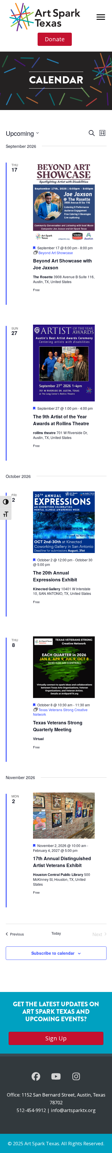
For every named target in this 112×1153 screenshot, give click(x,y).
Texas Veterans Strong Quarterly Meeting (57, 726)
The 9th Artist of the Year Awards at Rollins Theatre (61, 420)
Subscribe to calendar (52, 953)
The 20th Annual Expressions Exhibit (55, 576)
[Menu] (100, 17)
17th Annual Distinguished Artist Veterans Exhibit (62, 861)
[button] (36, 1076)
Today (56, 933)
